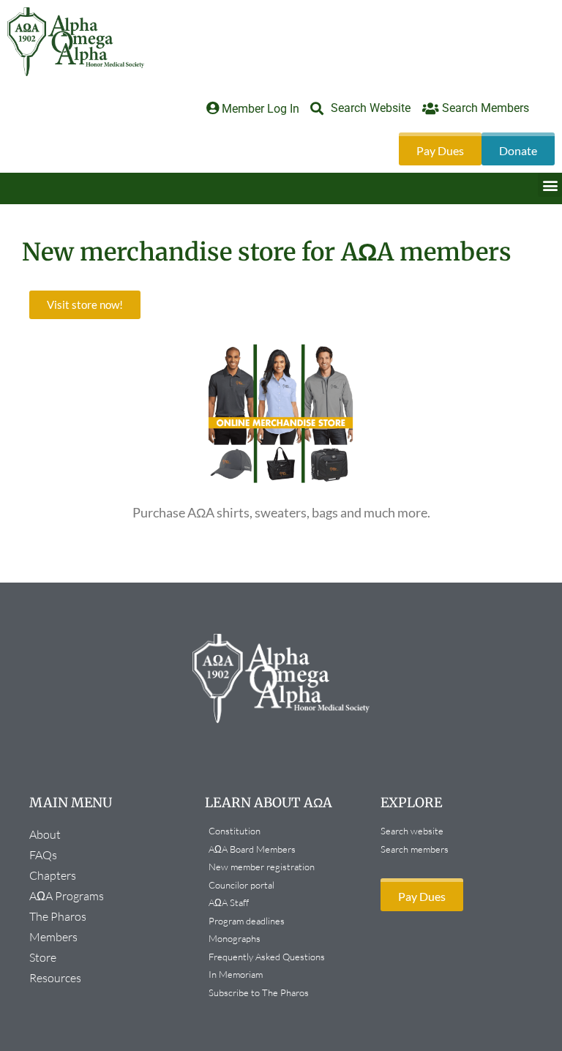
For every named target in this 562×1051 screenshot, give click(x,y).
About (45, 834)
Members (53, 937)
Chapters (52, 875)
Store (42, 957)
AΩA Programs (66, 896)
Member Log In (260, 109)
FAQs (43, 855)
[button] (550, 185)
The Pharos (57, 916)
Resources (55, 977)
